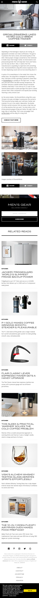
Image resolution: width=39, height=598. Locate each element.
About (19, 568)
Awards (19, 581)
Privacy (19, 577)
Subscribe (19, 219)
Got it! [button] (30, 590)
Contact (19, 571)
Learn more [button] (12, 595)
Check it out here (11, 120)
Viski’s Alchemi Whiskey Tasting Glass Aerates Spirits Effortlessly (18, 477)
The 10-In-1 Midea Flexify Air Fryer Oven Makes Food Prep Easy (19, 528)
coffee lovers (6, 113)
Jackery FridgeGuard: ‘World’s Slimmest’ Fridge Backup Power (17, 275)
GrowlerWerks (7, 80)
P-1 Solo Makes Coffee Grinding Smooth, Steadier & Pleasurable (19, 325)
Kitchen (5, 268)
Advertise (19, 574)
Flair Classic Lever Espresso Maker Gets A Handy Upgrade (19, 376)
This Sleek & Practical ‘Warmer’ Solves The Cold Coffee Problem (18, 426)
